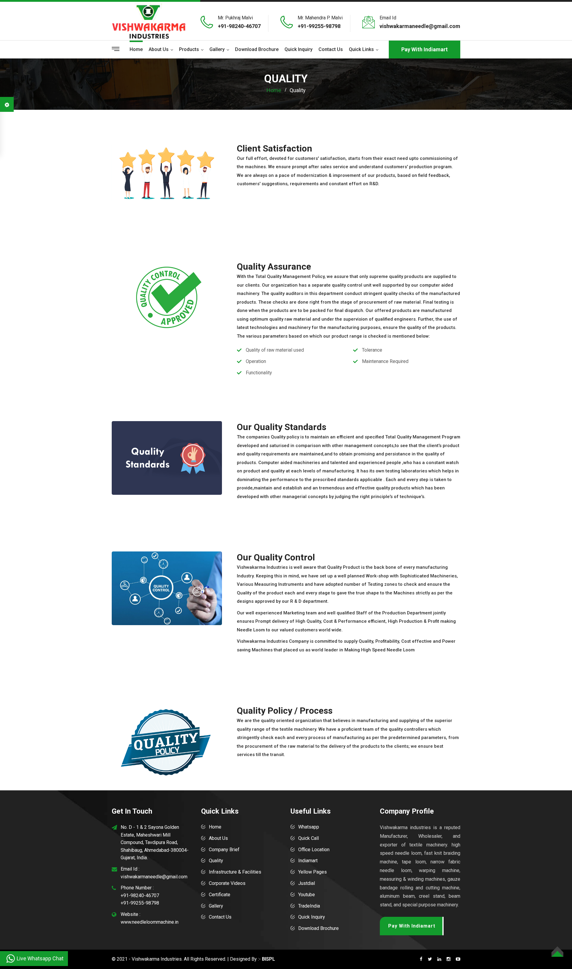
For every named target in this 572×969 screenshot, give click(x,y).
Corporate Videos (227, 883)
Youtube (306, 894)
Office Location (313, 849)
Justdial (306, 883)
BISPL (268, 959)
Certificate (219, 894)
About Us (218, 838)
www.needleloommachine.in (149, 922)
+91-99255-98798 (319, 26)
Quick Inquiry (299, 49)
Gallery (217, 49)
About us (159, 49)
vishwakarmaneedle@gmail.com (420, 26)
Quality (216, 860)
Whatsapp (308, 827)
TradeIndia (309, 906)
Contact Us (330, 49)
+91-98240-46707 (239, 26)
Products (189, 49)
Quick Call (308, 838)
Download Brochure (257, 49)
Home (136, 49)
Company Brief (224, 849)
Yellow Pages (312, 872)
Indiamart (308, 860)
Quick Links (361, 49)
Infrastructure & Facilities (235, 872)
